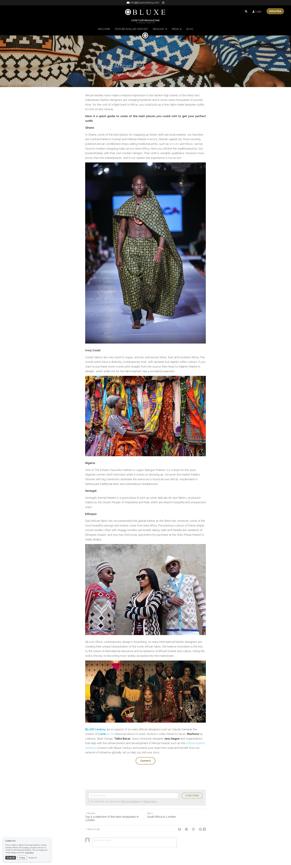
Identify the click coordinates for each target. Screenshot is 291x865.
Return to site (93, 829)
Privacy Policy (150, 801)
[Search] (246, 11)
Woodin (174, 143)
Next (149, 813)
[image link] (145, 12)
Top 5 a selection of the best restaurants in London (112, 818)
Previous (91, 813)
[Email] (200, 829)
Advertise (275, 11)
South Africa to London (161, 816)
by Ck (110, 733)
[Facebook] (179, 829)
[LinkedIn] (193, 829)
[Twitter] (186, 829)
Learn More (29, 853)
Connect (145, 760)
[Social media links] (163, 3)
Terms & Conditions (130, 801)
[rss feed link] (204, 829)
